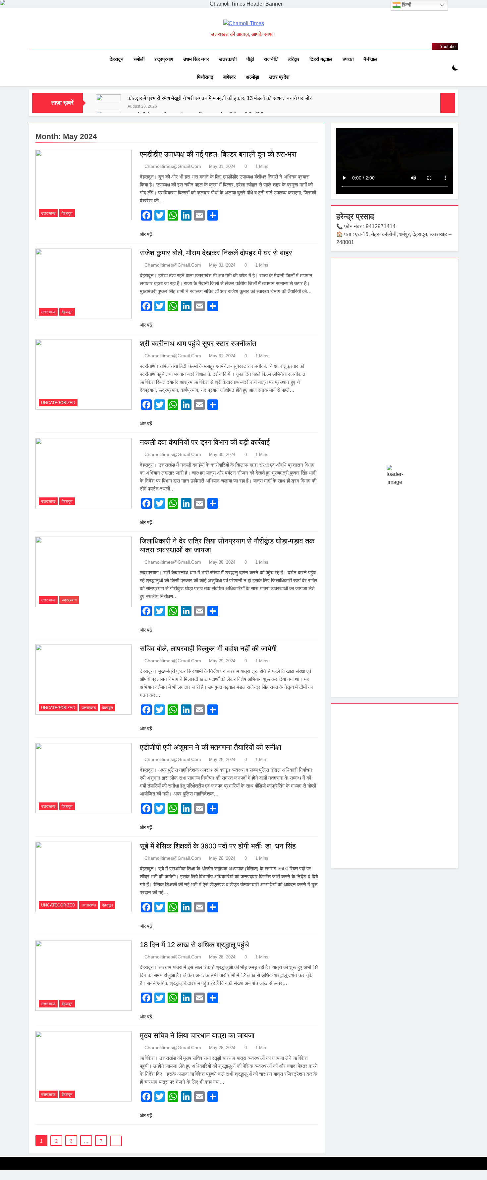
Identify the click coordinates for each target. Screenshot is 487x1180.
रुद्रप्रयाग (163, 59)
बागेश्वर (229, 77)
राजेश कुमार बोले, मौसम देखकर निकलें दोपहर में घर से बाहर (216, 253)
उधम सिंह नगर (196, 59)
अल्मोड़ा (252, 77)
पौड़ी (250, 59)
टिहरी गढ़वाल (320, 59)
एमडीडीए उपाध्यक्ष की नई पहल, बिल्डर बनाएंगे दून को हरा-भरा (218, 154)
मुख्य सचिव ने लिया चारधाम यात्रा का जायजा (197, 1035)
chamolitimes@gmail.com (172, 166)
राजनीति (271, 59)
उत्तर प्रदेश (279, 77)
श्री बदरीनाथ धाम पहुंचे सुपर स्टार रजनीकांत (198, 343)
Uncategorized (58, 402)
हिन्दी (406, 5)
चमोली (139, 59)
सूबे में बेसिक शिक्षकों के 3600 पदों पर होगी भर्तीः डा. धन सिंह (219, 846)
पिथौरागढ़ (205, 77)
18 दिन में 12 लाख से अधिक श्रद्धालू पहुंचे (194, 945)
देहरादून (117, 59)
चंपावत (347, 59)
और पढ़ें (146, 234)
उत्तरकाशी (228, 59)
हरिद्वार (293, 59)
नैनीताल (370, 59)
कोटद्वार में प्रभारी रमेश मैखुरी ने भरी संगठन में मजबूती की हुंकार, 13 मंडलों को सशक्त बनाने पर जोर (220, 98)
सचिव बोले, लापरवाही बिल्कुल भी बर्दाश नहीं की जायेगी (208, 648)
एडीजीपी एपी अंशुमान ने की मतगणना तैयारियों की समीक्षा (210, 747)
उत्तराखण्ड (48, 213)
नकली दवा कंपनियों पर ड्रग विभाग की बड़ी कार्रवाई (205, 442)
